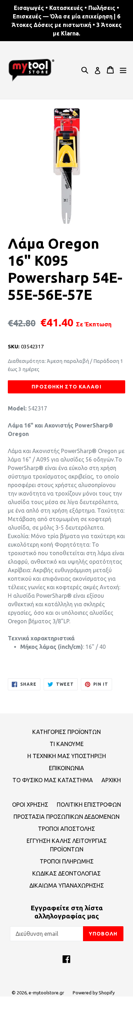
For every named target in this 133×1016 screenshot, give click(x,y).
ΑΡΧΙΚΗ (111, 780)
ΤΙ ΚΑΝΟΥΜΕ (67, 744)
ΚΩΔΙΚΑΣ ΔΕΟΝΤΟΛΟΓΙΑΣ (66, 873)
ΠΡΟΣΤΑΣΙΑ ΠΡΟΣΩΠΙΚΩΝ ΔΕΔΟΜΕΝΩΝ (66, 816)
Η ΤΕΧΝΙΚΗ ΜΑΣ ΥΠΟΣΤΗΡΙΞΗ (66, 756)
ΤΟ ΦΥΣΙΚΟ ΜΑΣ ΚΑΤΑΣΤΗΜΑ (52, 780)
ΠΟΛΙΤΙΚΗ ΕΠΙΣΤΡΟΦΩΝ (89, 804)
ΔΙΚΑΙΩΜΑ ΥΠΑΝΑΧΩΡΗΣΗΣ (66, 885)
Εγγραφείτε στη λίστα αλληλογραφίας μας (67, 912)
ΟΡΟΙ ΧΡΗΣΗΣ (30, 804)
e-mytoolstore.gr (46, 992)
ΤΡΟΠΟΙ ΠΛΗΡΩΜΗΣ (67, 861)
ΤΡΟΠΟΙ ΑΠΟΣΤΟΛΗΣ (66, 829)
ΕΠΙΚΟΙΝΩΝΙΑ (66, 768)
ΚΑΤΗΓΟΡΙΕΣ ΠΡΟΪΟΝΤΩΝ (66, 732)
